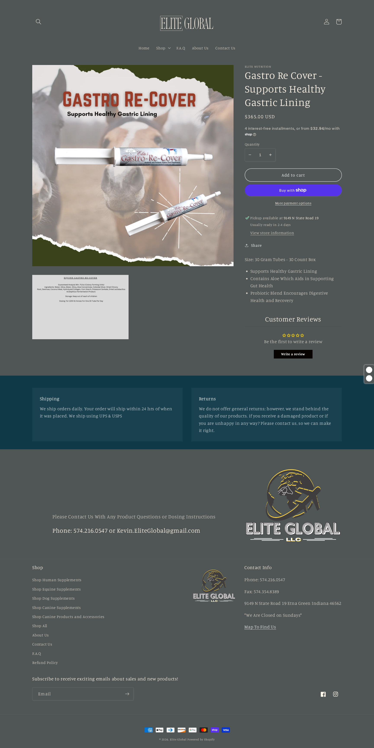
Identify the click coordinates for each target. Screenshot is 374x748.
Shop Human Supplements (57, 579)
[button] (38, 22)
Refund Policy (45, 662)
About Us (40, 635)
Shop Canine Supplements (56, 607)
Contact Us (42, 644)
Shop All (39, 625)
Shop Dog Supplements (53, 598)
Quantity (252, 144)
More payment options (293, 203)
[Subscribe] (127, 694)
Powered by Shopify (201, 739)
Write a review (293, 354)
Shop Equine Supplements (56, 589)
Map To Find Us (260, 627)
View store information (272, 232)
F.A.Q (36, 653)
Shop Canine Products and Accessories (68, 616)
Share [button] (256, 245)
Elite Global (178, 739)
